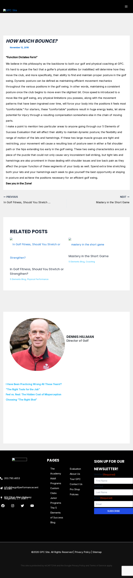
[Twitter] (22, 506)
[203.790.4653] (10, 478)
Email (103, 498)
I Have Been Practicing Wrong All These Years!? (34, 384)
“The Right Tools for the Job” (23, 389)
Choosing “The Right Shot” (21, 399)
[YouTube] (32, 506)
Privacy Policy (83, 552)
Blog (52, 522)
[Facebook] (3, 506)
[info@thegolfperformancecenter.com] (19, 488)
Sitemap (97, 552)
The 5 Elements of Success (56, 512)
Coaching (90, 261)
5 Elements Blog (18, 279)
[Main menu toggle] (126, 6)
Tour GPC (75, 479)
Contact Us (76, 484)
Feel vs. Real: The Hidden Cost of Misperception (33, 394)
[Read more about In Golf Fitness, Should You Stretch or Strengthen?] (37, 250)
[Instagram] (13, 506)
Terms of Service (98, 565)
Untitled (104, 474)
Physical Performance (37, 279)
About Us (75, 473)
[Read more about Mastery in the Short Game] (86, 244)
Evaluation (75, 468)
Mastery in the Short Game (89, 256)
